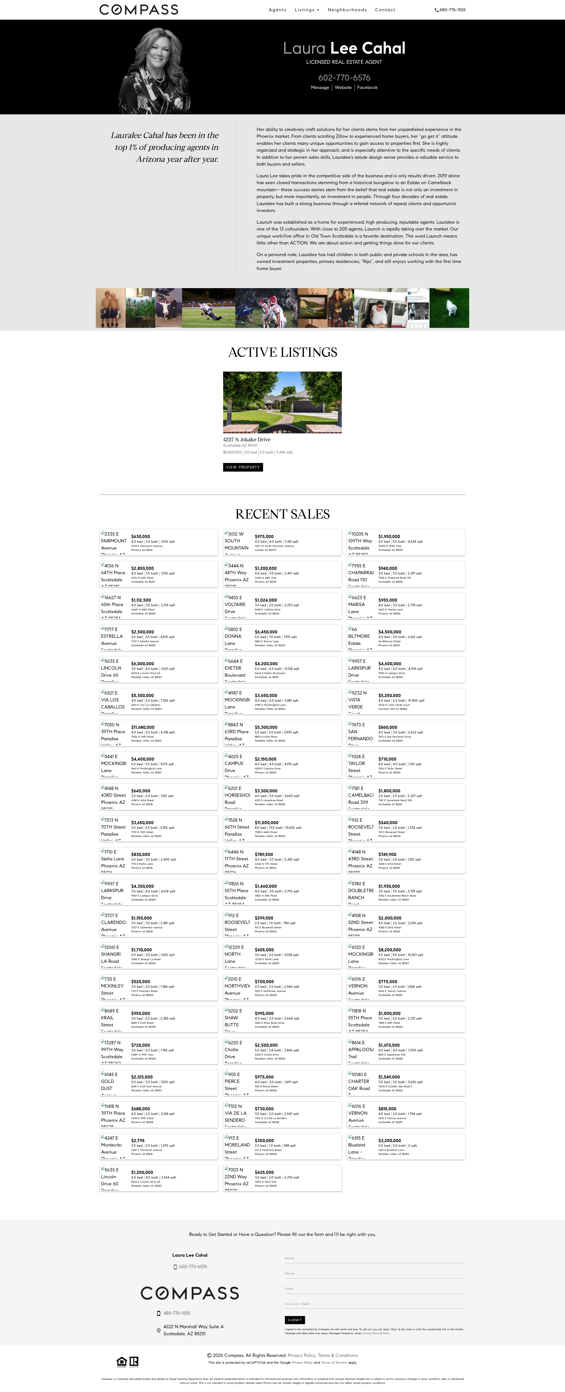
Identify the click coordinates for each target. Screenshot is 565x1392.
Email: (289, 1289)
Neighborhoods (347, 9)
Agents (278, 9)
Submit (295, 1320)
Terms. (386, 1333)
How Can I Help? (297, 1304)
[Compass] (139, 16)
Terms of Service (334, 1362)
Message (320, 87)
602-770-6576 (344, 77)
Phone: (290, 1273)
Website (343, 87)
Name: (289, 1258)
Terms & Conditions (338, 1355)
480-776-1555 (449, 9)
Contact (385, 9)
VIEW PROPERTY (243, 467)
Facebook (367, 87)
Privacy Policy (371, 1333)
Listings (307, 9)
